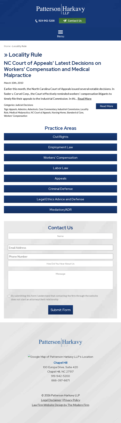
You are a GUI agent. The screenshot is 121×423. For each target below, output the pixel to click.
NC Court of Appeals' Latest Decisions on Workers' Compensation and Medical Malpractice (52, 69)
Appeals (13, 109)
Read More (85, 98)
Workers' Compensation (15, 115)
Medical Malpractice (19, 112)
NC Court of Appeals (41, 112)
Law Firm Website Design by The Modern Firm (60, 405)
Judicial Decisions (24, 104)
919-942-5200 (46, 20)
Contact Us (75, 20)
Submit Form (61, 310)
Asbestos (22, 109)
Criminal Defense (60, 189)
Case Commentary (48, 109)
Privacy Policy (71, 400)
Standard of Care (75, 112)
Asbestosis (33, 109)
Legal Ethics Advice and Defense (60, 199)
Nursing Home (59, 112)
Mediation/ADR (61, 210)
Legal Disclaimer (51, 400)
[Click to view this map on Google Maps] (60, 356)
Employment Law (60, 147)
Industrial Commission (69, 109)
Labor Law (60, 168)
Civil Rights (60, 137)
